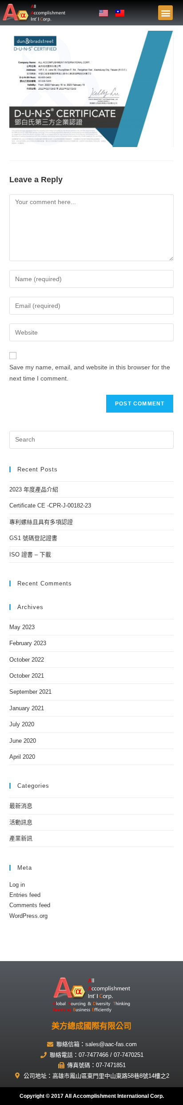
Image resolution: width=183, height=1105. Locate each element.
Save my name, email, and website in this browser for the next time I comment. (89, 373)
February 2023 (27, 643)
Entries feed (24, 895)
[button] (165, 12)
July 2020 (21, 724)
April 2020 (22, 756)
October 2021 (26, 675)
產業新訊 (20, 838)
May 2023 (22, 627)
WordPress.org (28, 916)
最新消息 (20, 805)
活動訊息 (20, 822)
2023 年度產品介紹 (33, 489)
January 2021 (26, 708)
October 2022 (26, 659)
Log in (17, 884)
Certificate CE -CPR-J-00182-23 (50, 505)
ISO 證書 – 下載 (30, 554)
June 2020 (22, 740)
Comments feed (29, 905)
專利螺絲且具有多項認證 (41, 522)
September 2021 (30, 691)
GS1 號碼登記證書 (33, 538)
